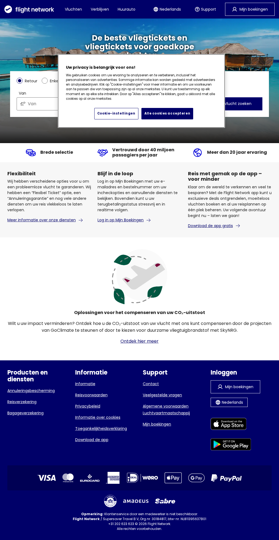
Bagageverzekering (25, 413)
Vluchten (73, 9)
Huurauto (126, 9)
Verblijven (100, 9)
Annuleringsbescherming (31, 390)
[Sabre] (165, 501)
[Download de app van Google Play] (231, 445)
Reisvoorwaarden (91, 395)
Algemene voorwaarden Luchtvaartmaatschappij (166, 409)
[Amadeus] (135, 501)
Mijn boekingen (157, 424)
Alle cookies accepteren (167, 113)
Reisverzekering (22, 402)
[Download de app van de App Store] (231, 425)
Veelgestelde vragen (162, 395)
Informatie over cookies (97, 417)
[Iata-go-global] (110, 501)
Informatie (85, 384)
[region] (141, 91)
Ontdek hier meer (139, 341)
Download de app (91, 439)
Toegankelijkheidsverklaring (101, 428)
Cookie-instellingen (116, 113)
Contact (151, 384)
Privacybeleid (87, 406)
